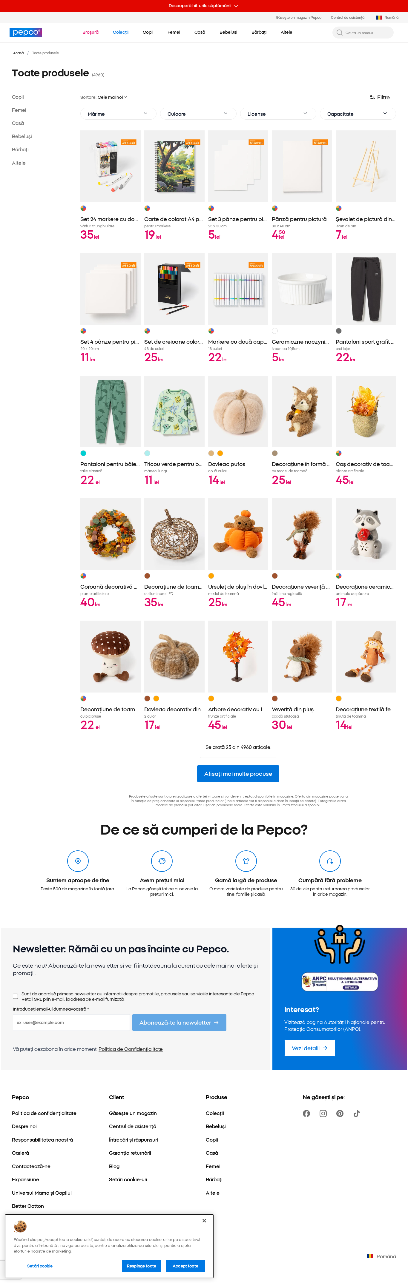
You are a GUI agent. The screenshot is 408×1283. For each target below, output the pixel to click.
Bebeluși (22, 136)
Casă (18, 123)
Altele (19, 163)
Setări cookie (40, 1265)
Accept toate (185, 1265)
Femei (19, 110)
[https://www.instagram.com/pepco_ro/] (324, 1113)
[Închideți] (204, 1220)
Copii (18, 97)
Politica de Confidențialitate (131, 1048)
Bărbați (20, 149)
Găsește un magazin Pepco (298, 17)
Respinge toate (141, 1265)
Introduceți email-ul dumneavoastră (51, 1009)
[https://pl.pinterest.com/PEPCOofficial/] (341, 1113)
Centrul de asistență (347, 17)
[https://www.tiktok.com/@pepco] (358, 1113)
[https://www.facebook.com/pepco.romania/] (307, 1113)
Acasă (18, 52)
